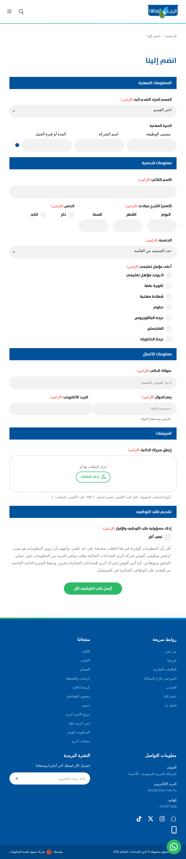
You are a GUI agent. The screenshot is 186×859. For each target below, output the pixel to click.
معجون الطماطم (78, 696)
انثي (34, 215)
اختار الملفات (90, 477)
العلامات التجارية (165, 669)
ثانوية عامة (153, 286)
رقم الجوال (157, 397)
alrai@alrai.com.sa (162, 790)
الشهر (131, 214)
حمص (86, 705)
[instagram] (162, 819)
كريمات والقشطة (78, 678)
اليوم (165, 214)
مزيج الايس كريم (78, 714)
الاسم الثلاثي (155, 179)
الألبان (86, 651)
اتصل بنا (171, 705)
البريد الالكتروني (69, 397)
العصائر (85, 669)
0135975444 (168, 806)
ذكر (63, 215)
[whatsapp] (174, 847)
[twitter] (151, 819)
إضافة (17, 145)
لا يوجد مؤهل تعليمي (144, 275)
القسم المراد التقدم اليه (146, 99)
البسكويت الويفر (78, 732)
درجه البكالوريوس (148, 318)
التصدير (171, 687)
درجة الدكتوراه (151, 339)
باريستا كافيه (81, 687)
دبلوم (158, 307)
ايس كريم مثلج (79, 723)
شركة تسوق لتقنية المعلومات (27, 851)
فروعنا (172, 660)
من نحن (171, 651)
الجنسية (159, 240)
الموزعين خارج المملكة (160, 678)
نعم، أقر (155, 537)
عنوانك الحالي (154, 370)
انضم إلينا (170, 696)
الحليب (85, 660)
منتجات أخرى (80, 741)
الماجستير (155, 328)
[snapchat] (174, 819)
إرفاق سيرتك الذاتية (150, 450)
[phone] (174, 830)
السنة (97, 214)
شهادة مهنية (151, 296)
